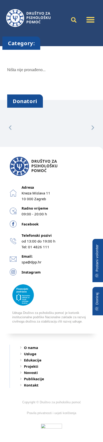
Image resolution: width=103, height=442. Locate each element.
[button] (90, 19)
